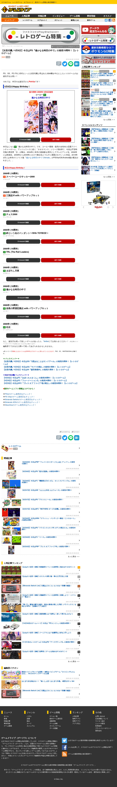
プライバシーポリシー (103, 728)
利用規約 (98, 726)
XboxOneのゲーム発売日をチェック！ (20, 405)
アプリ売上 (76, 723)
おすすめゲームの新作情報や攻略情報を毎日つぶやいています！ (91, 740)
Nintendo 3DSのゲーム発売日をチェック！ (22, 402)
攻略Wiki (53, 721)
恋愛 (28, 718)
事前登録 (91, 15)
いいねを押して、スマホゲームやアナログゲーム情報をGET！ (90, 747)
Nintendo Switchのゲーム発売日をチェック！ (23, 399)
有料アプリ (76, 721)
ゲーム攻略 (75, 15)
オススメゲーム (55, 726)
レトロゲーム (27, 20)
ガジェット (58, 20)
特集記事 (42, 15)
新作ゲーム (91, 20)
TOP (3, 46)
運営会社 (98, 730)
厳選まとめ (75, 20)
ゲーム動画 (8, 726)
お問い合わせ (100, 716)
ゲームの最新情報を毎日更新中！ (80, 754)
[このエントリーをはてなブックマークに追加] (76, 65)
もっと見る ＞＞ (74, 556)
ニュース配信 (100, 723)
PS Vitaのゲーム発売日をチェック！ (20, 396)
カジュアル (31, 726)
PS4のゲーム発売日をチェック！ (18, 394)
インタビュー (58, 15)
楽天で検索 (56, 139)
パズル (29, 716)
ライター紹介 (100, 721)
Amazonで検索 (26, 139)
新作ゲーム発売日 (56, 718)
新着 (5, 718)
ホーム (6, 716)
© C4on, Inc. (58, 779)
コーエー (76, 432)
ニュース (9, 15)
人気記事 (26, 15)
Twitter (46, 341)
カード (29, 723)
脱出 (28, 721)
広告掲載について (101, 718)
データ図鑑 (54, 728)
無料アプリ (76, 718)
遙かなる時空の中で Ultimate (38, 157)
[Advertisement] (40, 419)
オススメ (107, 15)
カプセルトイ (42, 20)
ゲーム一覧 (54, 716)
